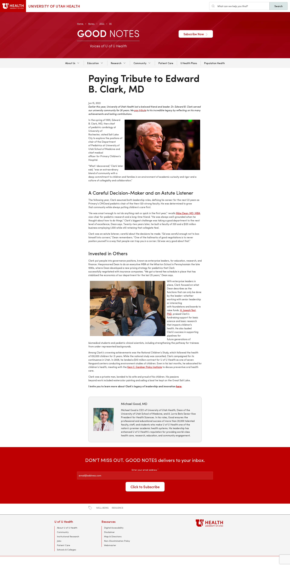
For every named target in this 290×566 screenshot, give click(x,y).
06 (110, 23)
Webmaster (110, 545)
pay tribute (140, 110)
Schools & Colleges (66, 549)
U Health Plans (188, 63)
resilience (117, 507)
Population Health (214, 63)
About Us (70, 63)
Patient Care (165, 63)
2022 (101, 23)
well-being (102, 507)
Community (140, 63)
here (179, 386)
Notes (91, 23)
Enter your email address (145, 469)
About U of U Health (67, 527)
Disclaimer (109, 532)
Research (116, 63)
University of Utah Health (54, 6)
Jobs (59, 540)
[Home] (13, 6)
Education (93, 63)
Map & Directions (113, 536)
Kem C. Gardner (136, 367)
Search (278, 6)
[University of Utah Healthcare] (216, 523)
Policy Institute (154, 367)
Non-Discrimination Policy (117, 540)
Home (80, 23)
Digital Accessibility (113, 527)
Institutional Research (68, 536)
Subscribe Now (194, 34)
